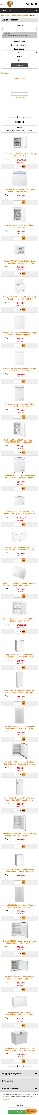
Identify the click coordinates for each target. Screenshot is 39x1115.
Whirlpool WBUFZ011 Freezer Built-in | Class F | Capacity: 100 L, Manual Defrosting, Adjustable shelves (19, 978)
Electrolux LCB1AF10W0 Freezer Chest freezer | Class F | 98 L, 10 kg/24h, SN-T (19, 405)
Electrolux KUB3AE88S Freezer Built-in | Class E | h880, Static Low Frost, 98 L (19, 441)
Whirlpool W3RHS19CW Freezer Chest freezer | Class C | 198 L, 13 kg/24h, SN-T (19, 1049)
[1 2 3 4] (18, 990)
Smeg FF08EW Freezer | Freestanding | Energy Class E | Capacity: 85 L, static (19, 727)
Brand (19, 56)
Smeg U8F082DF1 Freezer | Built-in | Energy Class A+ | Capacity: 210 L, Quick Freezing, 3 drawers (19, 764)
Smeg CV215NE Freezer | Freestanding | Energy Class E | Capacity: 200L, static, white (19, 692)
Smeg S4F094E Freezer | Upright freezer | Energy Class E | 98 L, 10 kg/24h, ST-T (19, 834)
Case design (19, 49)
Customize (19, 1105)
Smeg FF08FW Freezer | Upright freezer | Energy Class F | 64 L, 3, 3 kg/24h (19, 906)
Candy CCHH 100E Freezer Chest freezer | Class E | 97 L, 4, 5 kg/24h (19, 369)
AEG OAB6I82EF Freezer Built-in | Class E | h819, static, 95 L (19, 155)
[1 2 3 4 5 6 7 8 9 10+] (18, 274)
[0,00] (36, 4)
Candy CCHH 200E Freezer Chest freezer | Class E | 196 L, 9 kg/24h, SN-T (19, 298)
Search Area (19, 41)
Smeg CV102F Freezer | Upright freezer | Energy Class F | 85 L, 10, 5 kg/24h (19, 870)
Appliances (10, 35)
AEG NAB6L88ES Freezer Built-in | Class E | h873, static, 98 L (19, 226)
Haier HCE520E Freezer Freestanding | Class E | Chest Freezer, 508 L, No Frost (19, 548)
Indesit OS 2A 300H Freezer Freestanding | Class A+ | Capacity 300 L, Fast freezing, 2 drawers (19, 585)
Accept (19, 1112)
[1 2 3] (18, 632)
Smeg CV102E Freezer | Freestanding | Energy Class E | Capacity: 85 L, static (19, 655)
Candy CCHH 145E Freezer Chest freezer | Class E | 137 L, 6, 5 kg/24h (19, 333)
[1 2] (18, 167)
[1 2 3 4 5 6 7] (18, 703)
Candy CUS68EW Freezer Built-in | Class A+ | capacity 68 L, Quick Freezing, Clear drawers (19, 263)
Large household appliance (22, 35)
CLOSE (37, 1094)
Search (19, 25)
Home (3, 35)
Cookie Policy (6, 1099)
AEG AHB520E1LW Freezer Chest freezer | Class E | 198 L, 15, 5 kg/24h (19, 190)
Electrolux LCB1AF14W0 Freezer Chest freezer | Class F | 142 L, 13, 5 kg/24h (19, 476)
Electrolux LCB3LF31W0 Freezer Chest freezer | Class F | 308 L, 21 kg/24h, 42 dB (19, 512)
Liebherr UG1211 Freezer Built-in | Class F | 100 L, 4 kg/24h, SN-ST (19, 620)
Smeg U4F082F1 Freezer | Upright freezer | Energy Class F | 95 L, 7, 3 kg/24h (19, 942)
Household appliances (8, 11)
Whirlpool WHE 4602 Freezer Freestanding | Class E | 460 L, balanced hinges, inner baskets (19, 1014)
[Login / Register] (32, 4)
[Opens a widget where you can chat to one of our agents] (31, 1111)
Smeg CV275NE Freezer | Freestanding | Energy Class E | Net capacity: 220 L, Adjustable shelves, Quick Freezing (19, 800)
